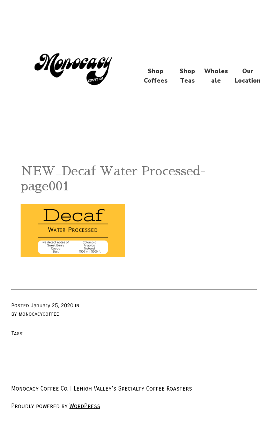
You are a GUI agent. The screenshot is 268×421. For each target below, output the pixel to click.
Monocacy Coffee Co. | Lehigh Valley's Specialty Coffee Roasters (101, 388)
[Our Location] (247, 75)
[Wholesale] (216, 75)
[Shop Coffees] (155, 75)
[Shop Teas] (187, 75)
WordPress (84, 406)
